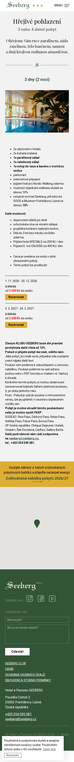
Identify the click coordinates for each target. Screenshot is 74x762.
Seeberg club (15, 663)
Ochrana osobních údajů (25, 675)
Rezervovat (16, 297)
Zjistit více (49, 749)
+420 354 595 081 (18, 714)
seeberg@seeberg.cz (23, 438)
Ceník (9, 669)
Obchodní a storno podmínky (28, 680)
